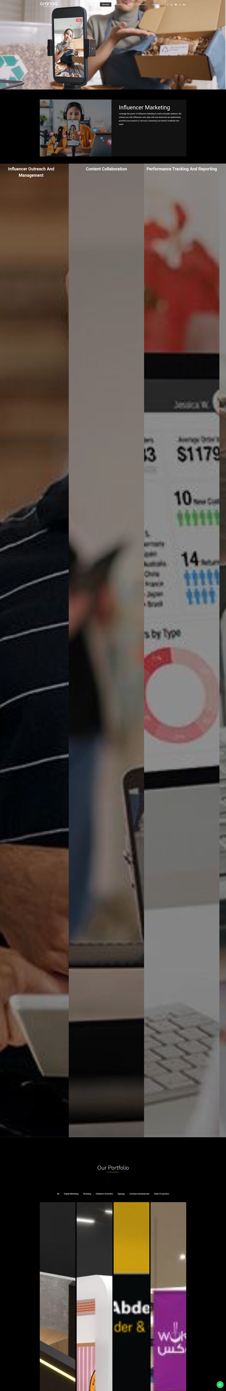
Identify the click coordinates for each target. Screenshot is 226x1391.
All (58, 1194)
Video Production (161, 1194)
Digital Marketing (71, 1194)
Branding (87, 1194)
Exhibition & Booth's (104, 1194)
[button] (220, 1384)
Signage (121, 1194)
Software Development (139, 1194)
